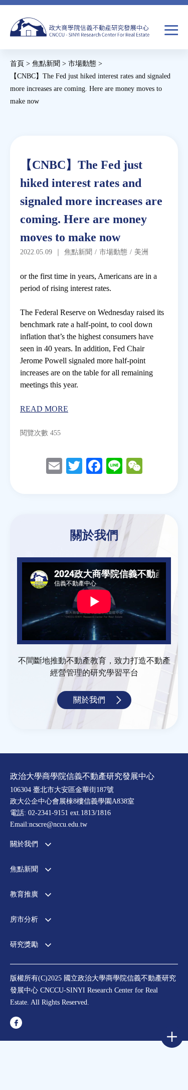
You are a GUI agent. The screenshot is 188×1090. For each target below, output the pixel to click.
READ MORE (44, 409)
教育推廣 (24, 894)
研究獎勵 (24, 944)
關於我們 (89, 700)
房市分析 (24, 919)
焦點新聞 (24, 869)
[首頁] (79, 30)
